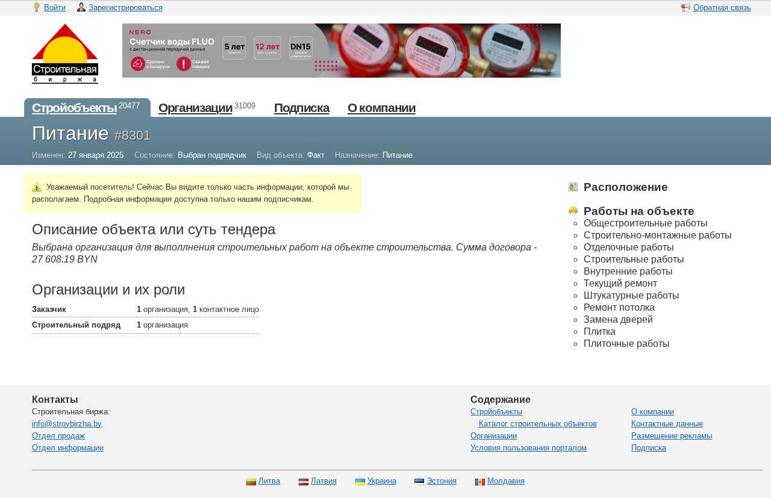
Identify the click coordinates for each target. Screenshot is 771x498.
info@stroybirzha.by (67, 423)
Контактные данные (667, 423)
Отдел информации (68, 447)
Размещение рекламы (671, 435)
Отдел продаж (58, 435)
